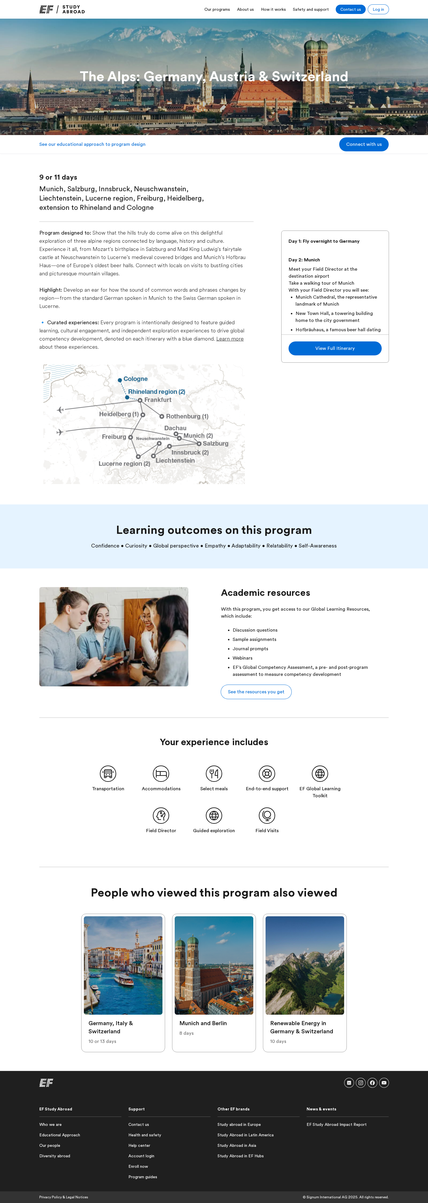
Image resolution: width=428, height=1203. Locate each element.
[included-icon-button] (108, 774)
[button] (364, 144)
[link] (62, 9)
